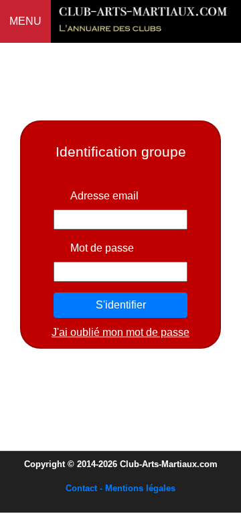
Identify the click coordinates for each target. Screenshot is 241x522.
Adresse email (104, 195)
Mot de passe (102, 248)
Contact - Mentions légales (120, 488)
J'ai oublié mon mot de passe (120, 332)
